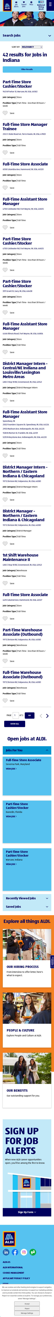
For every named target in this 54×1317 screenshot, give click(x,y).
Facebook (15, 1252)
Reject (27, 1308)
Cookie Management (13, 1273)
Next (47, 715)
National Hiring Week (41, 7)
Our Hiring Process (23, 967)
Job (16, 6)
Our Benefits (17, 1090)
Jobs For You (14, 750)
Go (29, 715)
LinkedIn (6, 1252)
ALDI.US (6, 1262)
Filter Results (27, 69)
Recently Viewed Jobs (21, 898)
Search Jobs (12, 35)
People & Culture (20, 1030)
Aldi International (13, 1267)
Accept (27, 1304)
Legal (6, 1284)
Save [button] (12, 113)
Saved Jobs (23, 5)
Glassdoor (32, 1252)
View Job (10, 769)
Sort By (16, 47)
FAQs (31, 5)
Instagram (24, 1252)
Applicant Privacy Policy (16, 1278)
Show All (14, 724)
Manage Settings (27, 1313)
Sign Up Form (25, 1212)
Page (9, 715)
